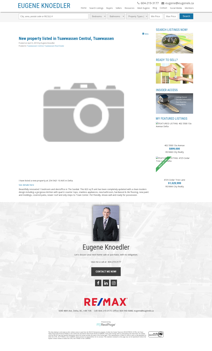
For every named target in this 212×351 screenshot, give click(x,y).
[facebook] (98, 283)
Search (186, 16)
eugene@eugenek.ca (144, 310)
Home (84, 7)
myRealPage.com (106, 325)
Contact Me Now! (106, 271)
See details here (26, 184)
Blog (155, 7)
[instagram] (114, 283)
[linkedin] (106, 283)
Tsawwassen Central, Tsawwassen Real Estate (45, 46)
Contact (163, 7)
